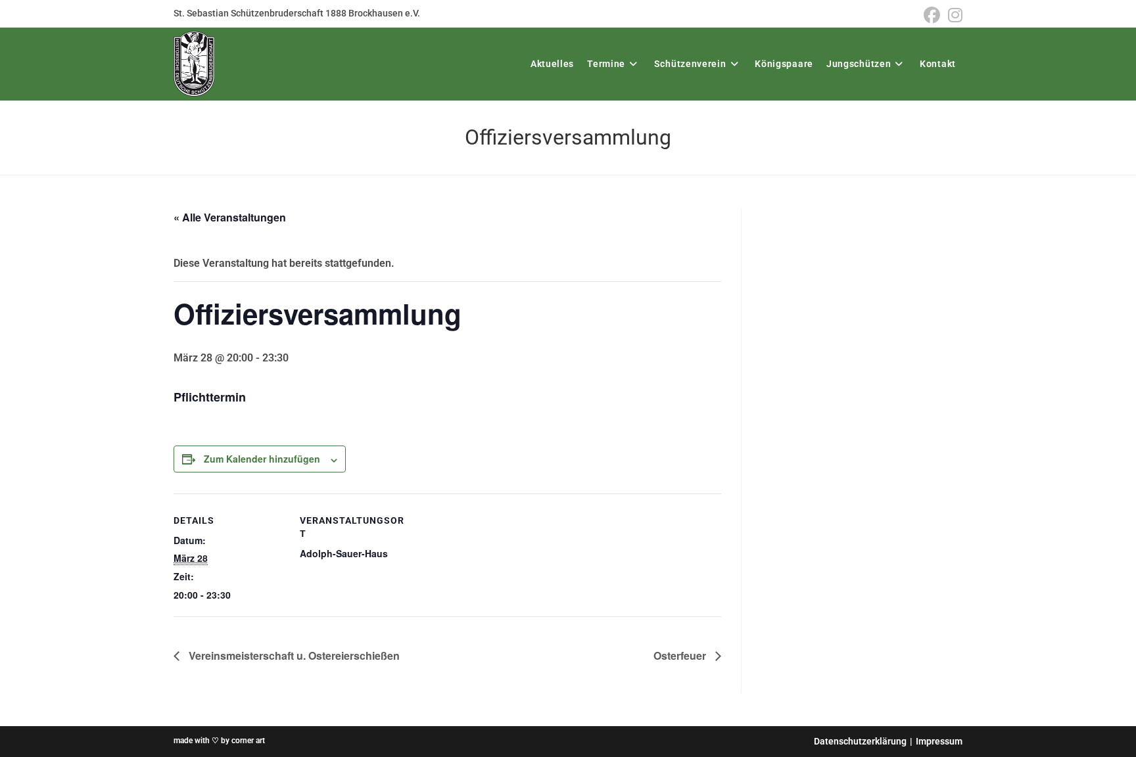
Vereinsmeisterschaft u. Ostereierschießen (293, 655)
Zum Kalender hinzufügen (262, 458)
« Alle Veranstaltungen (230, 217)
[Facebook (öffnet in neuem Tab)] (932, 15)
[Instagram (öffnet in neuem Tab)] (953, 15)
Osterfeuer (681, 655)
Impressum (939, 741)
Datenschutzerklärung (860, 741)
